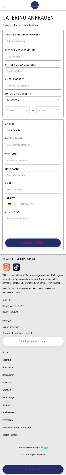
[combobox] (31, 85)
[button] (58, 100)
